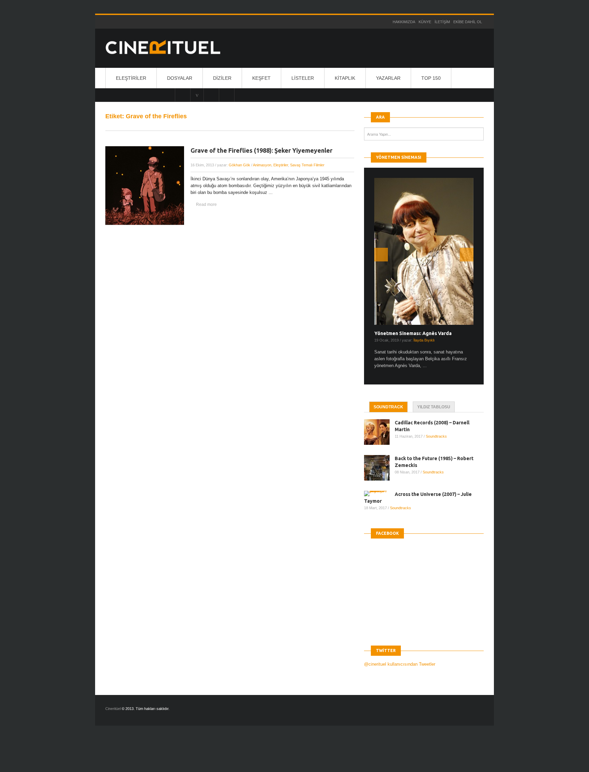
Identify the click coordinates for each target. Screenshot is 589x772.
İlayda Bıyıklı (424, 340)
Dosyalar (179, 78)
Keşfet (261, 78)
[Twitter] (211, 94)
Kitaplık (345, 78)
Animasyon (262, 165)
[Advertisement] (124, 754)
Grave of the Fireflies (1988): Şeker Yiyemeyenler (261, 150)
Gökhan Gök (239, 165)
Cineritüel (113, 709)
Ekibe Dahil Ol (467, 22)
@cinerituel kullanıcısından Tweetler (399, 664)
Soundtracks (436, 436)
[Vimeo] (197, 94)
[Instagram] (182, 94)
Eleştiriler (131, 78)
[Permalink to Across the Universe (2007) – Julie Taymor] (379, 493)
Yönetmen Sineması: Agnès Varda (413, 333)
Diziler (222, 78)
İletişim (442, 22)
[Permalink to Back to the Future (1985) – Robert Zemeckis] (379, 468)
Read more (206, 204)
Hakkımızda (404, 22)
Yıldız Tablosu (433, 407)
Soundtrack (388, 407)
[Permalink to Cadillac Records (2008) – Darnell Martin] (379, 432)
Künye (425, 22)
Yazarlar (388, 78)
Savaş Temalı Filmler (307, 165)
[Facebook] (226, 94)
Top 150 (431, 78)
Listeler (302, 78)
